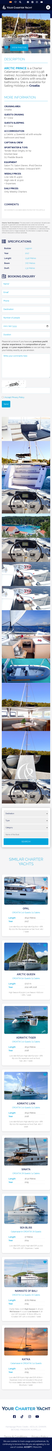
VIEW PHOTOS (19, 47)
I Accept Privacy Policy (14, 397)
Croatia (34, 85)
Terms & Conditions (15, 1436)
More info (37, 1447)
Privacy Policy (40, 1436)
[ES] (10, 2)
